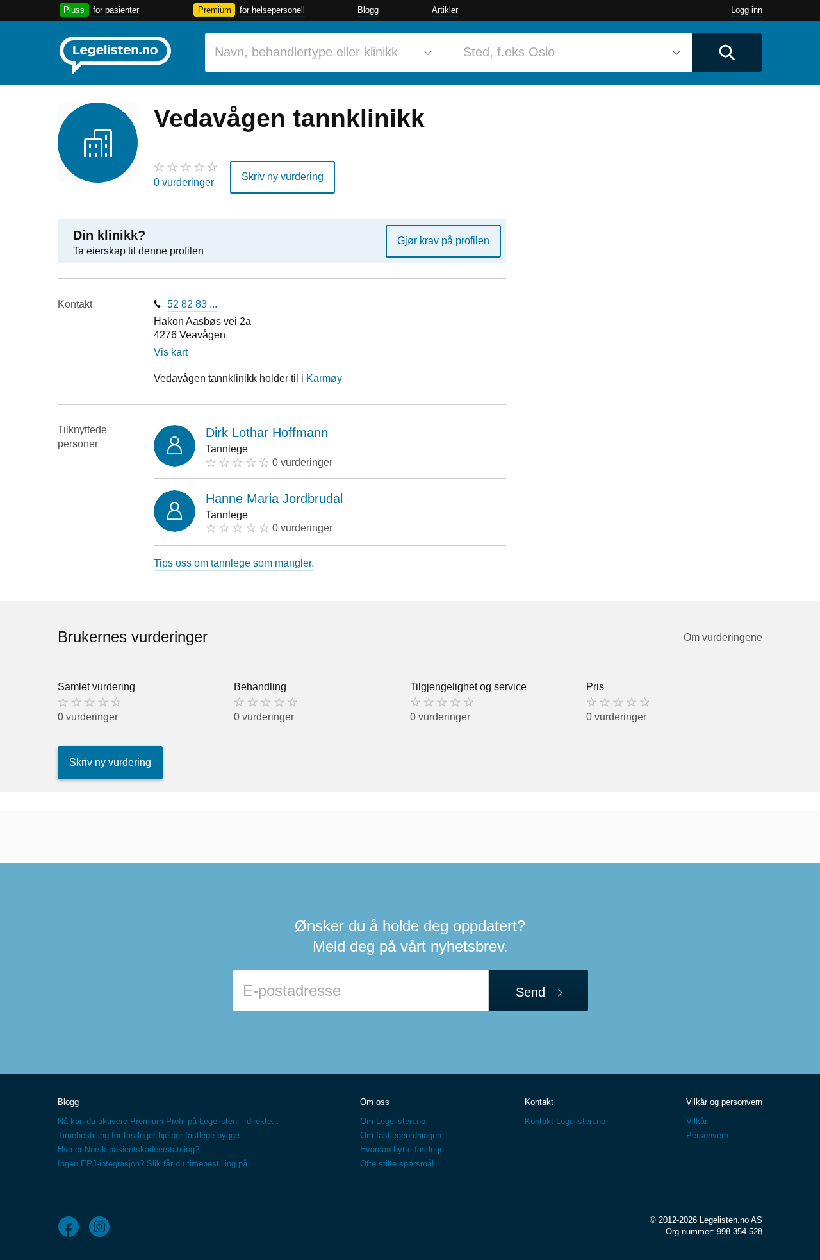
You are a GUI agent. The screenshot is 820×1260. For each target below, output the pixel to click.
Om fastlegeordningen (400, 1135)
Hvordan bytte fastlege (402, 1149)
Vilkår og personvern (724, 1102)
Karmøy (324, 378)
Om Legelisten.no (392, 1121)
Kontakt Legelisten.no (565, 1121)
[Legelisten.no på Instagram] (99, 1227)
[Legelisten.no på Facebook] (68, 1227)
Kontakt (539, 1102)
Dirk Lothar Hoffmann (267, 433)
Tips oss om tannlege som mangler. (234, 563)
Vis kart (171, 352)
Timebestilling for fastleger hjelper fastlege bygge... (152, 1135)
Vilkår (696, 1121)
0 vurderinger (184, 182)
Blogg (368, 10)
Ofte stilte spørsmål (397, 1163)
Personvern (707, 1135)
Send (530, 992)
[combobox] (321, 52)
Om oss (375, 1102)
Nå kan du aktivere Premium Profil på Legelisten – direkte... (168, 1121)
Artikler (445, 10)
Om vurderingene (723, 637)
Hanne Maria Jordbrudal (274, 499)
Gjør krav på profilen (443, 240)
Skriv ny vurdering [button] (283, 176)
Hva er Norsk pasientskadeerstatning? (128, 1149)
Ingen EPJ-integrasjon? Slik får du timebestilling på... (156, 1163)
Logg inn (746, 10)
